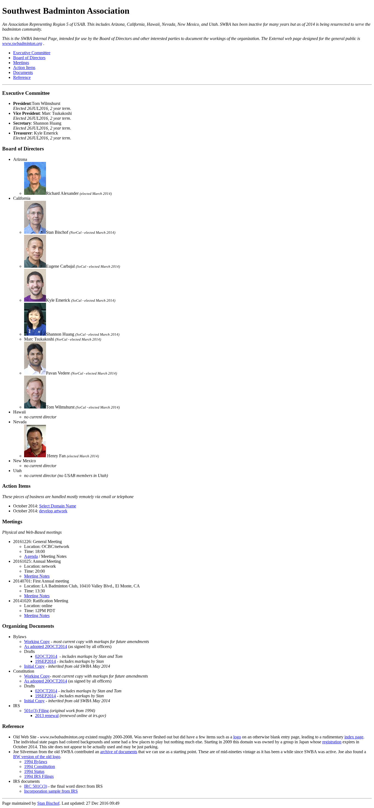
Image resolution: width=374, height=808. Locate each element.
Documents (23, 72)
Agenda (31, 556)
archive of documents (118, 751)
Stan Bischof (48, 803)
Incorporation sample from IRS (51, 791)
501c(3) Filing (36, 710)
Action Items (24, 67)
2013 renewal (47, 715)
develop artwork (53, 511)
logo (237, 737)
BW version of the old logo (36, 756)
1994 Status (34, 771)
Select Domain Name (57, 506)
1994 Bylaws (35, 761)
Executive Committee (31, 52)
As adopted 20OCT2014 (45, 646)
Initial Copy (34, 666)
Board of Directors (29, 57)
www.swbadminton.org (22, 43)
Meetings (21, 62)
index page (353, 737)
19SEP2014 (45, 661)
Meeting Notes (37, 576)
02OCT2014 (46, 656)
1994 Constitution (39, 766)
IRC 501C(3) (35, 786)
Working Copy (37, 641)
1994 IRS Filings (39, 776)
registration (331, 742)
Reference (22, 77)
